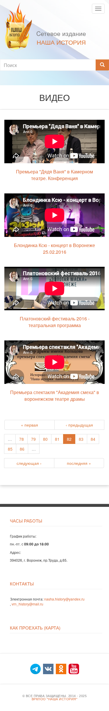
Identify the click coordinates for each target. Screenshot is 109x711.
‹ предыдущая (79, 425)
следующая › (29, 463)
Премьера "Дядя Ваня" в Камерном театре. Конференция (54, 175)
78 (21, 439)
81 (57, 439)
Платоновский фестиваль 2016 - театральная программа (55, 322)
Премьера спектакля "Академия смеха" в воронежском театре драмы (54, 395)
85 (10, 449)
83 (81, 439)
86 (22, 449)
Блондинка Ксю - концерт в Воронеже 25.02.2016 (54, 248)
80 (45, 439)
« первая (29, 425)
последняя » (79, 463)
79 (33, 439)
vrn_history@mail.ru (27, 603)
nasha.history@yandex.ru (64, 598)
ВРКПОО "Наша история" (55, 699)
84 (93, 439)
